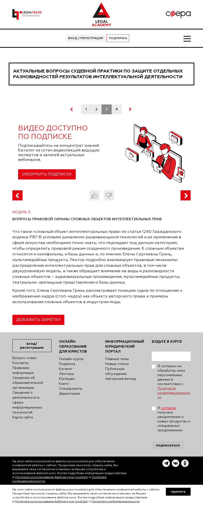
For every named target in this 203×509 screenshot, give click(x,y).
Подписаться (168, 445)
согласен (168, 408)
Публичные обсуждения (116, 371)
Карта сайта (22, 417)
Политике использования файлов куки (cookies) (51, 477)
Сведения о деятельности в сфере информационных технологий (27, 402)
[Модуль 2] (17, 195)
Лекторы (66, 374)
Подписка (118, 38)
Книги (64, 384)
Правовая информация (23, 370)
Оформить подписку (47, 174)
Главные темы (117, 359)
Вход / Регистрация (85, 38)
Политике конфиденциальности (116, 501)
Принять (178, 491)
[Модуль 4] (185, 195)
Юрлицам (67, 379)
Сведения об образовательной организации (27, 382)
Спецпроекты (70, 388)
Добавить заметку (38, 320)
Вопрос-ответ (24, 358)
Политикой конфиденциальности (173, 393)
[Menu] (187, 38)
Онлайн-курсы (71, 359)
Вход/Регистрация (32, 345)
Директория (69, 393)
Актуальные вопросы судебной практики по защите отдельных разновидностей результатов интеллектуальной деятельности (98, 74)
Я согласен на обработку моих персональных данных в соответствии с (173, 381)
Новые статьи (117, 364)
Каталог (66, 369)
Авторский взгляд (120, 379)
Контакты (20, 363)
